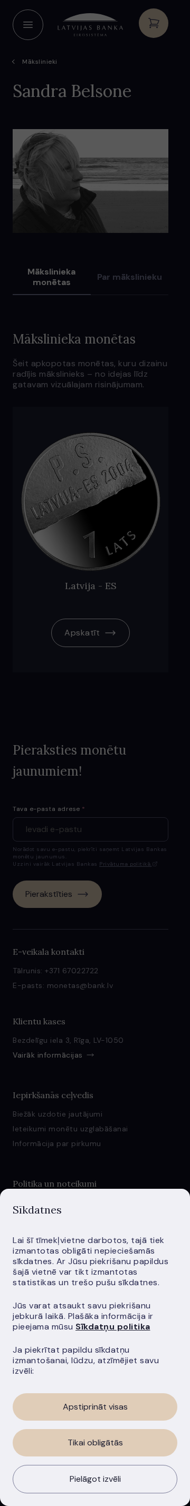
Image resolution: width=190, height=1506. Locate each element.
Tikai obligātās (95, 1442)
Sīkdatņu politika (112, 1326)
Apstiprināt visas (95, 1406)
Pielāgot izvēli (95, 1478)
